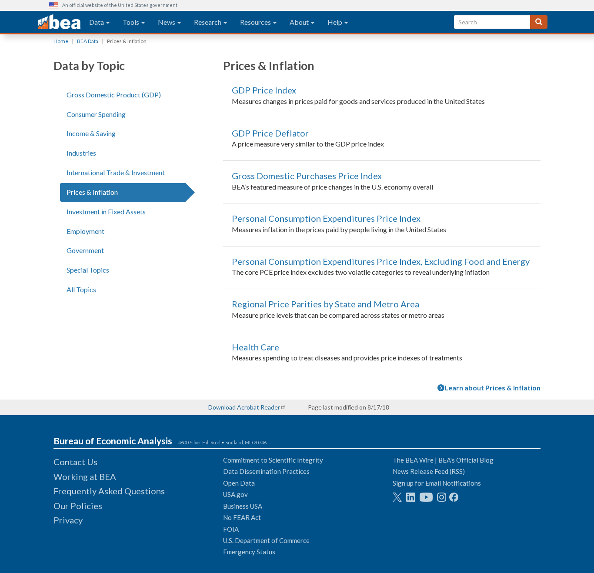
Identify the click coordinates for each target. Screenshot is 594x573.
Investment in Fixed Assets (106, 211)
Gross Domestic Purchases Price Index (307, 175)
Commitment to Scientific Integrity (273, 460)
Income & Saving (91, 133)
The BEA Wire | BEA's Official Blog (443, 460)
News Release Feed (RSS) (429, 471)
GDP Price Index (264, 90)
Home (60, 41)
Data (97, 22)
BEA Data (87, 41)
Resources (256, 22)
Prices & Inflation (92, 192)
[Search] (538, 22)
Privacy (68, 520)
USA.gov (235, 494)
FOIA (231, 529)
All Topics (81, 289)
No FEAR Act (242, 517)
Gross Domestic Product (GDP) (114, 94)
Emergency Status (249, 552)
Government (85, 250)
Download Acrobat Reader (244, 407)
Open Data (239, 483)
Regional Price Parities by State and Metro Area (325, 304)
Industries (81, 153)
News (167, 22)
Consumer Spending (96, 114)
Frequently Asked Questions (109, 491)
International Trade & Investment (116, 172)
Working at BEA (84, 476)
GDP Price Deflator (270, 133)
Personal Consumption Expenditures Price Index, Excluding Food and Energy (381, 261)
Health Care (255, 347)
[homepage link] (59, 22)
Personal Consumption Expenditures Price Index (326, 218)
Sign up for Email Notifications (437, 483)
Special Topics (88, 270)
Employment (85, 231)
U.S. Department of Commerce (266, 540)
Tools (131, 22)
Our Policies (77, 505)
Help (335, 22)
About (300, 22)
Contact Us (75, 461)
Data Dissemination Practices (266, 471)
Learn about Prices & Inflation (492, 387)
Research (208, 22)
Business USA (242, 506)
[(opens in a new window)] (397, 497)
